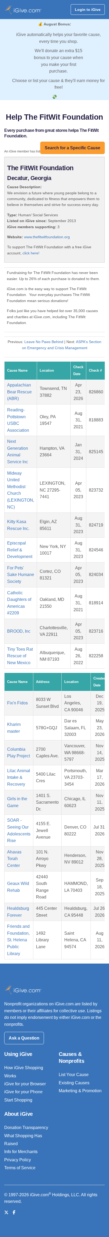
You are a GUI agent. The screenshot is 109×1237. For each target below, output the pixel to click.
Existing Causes (74, 1083)
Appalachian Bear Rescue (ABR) (19, 392)
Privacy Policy (17, 1160)
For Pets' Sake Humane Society (20, 575)
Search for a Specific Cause (72, 148)
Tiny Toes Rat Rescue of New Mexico (20, 656)
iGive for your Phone (23, 1092)
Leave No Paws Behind (43, 342)
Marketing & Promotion (80, 1090)
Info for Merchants (21, 1151)
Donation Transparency (26, 1127)
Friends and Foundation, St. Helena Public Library (18, 940)
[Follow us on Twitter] (6, 1212)
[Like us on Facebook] (14, 1212)
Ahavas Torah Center (14, 859)
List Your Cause (74, 1074)
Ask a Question (24, 1038)
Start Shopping (18, 1100)
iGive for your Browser (25, 1084)
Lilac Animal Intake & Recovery (18, 777)
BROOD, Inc (18, 631)
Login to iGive (88, 9)
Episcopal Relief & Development (19, 550)
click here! (30, 253)
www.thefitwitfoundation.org (47, 237)
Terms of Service (19, 1168)
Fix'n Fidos (17, 703)
